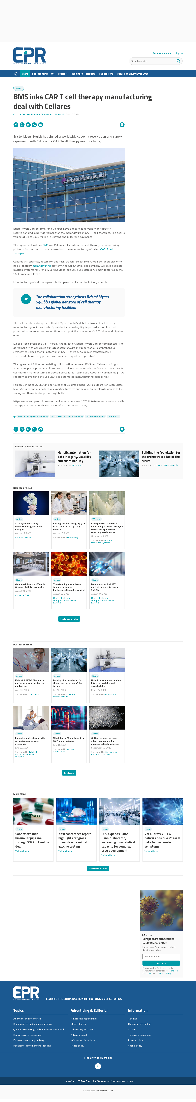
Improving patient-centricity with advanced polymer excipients (30, 741)
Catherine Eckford (23, 595)
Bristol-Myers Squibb (95, 416)
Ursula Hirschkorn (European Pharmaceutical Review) (65, 600)
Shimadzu (34, 694)
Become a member (162, 53)
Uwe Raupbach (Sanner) (104, 753)
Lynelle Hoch (113, 416)
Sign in (85, 119)
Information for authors (83, 1040)
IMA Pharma (77, 465)
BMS (46, 245)
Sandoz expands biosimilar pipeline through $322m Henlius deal (32, 840)
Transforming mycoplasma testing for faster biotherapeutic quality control (69, 587)
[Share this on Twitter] (22, 124)
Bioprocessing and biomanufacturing (67, 416)
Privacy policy (135, 1040)
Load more (69, 773)
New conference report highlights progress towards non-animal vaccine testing (74, 840)
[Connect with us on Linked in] (98, 1066)
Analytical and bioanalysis (27, 1018)
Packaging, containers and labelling (32, 1045)
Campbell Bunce (23, 537)
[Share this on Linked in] (28, 124)
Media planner (78, 1024)
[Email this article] (40, 124)
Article (19, 519)
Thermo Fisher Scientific (167, 465)
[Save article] (122, 124)
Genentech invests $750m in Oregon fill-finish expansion (30, 585)
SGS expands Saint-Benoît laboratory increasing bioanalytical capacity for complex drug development (118, 842)
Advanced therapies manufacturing (33, 416)
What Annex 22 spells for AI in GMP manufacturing (69, 739)
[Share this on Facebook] (16, 124)
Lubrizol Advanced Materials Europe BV (26, 754)
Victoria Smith (22, 851)
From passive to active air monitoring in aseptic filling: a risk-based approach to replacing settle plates (107, 528)
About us (132, 1018)
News (19, 88)
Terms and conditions (139, 1034)
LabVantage (73, 537)
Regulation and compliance (27, 1034)
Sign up (160, 963)
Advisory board (79, 1034)
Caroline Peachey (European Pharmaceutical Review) (38, 114)
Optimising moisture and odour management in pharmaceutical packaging (105, 741)
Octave (70, 749)
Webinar (96, 519)
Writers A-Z (83, 1081)
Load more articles (69, 619)
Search (178, 60)
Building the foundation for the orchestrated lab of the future (161, 456)
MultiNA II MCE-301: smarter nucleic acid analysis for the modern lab (30, 683)
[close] (124, 119)
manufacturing (41, 265)
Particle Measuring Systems (101, 541)
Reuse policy (77, 1045)
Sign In (179, 53)
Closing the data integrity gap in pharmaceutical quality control (69, 526)
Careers (132, 1029)
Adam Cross (59, 751)
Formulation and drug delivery (28, 1040)
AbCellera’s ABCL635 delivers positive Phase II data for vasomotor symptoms (162, 840)
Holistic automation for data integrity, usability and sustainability (74, 456)
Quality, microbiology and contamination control (38, 1029)
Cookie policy (135, 1045)
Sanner (108, 752)
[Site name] (29, 63)
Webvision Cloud (105, 1090)
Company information (139, 1024)
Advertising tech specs (83, 1029)
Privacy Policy (165, 973)
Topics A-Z (68, 1081)
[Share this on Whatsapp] (34, 124)
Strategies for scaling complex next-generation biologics (28, 526)
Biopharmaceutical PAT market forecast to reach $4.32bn (104, 587)
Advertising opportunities (84, 1018)
